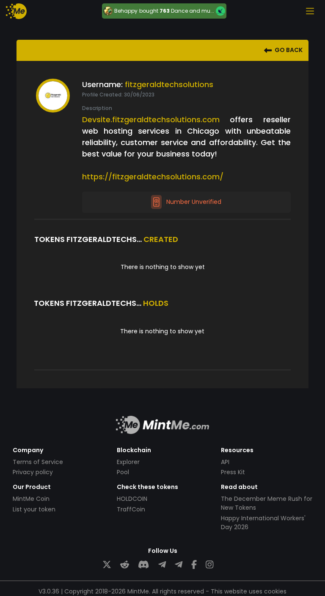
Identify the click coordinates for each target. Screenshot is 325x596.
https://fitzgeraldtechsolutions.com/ (152, 176)
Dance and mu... (192, 10)
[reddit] (124, 565)
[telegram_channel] (178, 565)
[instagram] (209, 565)
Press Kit (233, 472)
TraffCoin (131, 509)
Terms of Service (38, 462)
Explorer (128, 462)
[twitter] (106, 565)
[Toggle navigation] (309, 11)
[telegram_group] (162, 565)
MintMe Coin (31, 498)
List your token (34, 509)
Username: (102, 84)
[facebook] (194, 565)
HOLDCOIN (132, 498)
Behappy (126, 11)
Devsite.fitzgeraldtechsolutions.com (151, 119)
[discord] (143, 565)
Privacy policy (33, 472)
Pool (123, 472)
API (225, 462)
